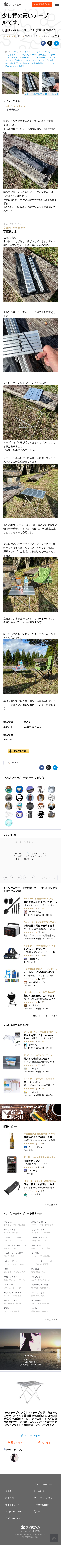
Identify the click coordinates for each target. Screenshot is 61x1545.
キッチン (34, 1225)
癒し (16, 1248)
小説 (43, 1272)
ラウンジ (9, 1484)
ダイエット (8, 1248)
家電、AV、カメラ (39, 1222)
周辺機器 (21, 1225)
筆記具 (6, 1256)
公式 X (39, 1511)
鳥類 (43, 1296)
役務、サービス (42, 1311)
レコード (11, 1272)
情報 (33, 1311)
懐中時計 (34, 1288)
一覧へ (40, 1214)
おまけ (33, 1280)
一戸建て (17, 1311)
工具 (44, 1241)
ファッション (9, 1285)
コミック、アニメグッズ (41, 1261)
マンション (8, 1311)
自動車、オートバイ (39, 1237)
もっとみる (50, 1319)
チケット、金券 (10, 1300)
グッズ (18, 1233)
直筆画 (45, 1264)
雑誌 (38, 1272)
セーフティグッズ (45, 1303)
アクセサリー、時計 (39, 1285)
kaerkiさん (15, 30)
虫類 (38, 1296)
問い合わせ (39, 1491)
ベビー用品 (36, 1300)
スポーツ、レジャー (12, 1237)
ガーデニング (36, 1256)
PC (5, 1225)
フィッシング (18, 1241)
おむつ (33, 1303)
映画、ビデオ (9, 1230)
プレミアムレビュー (43, 1484)
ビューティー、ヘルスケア (15, 1245)
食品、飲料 (36, 1245)
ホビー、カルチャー (12, 1277)
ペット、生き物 (37, 1293)
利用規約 (9, 1498)
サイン (6, 1264)
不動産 (7, 1308)
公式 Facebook (14, 1511)
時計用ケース (45, 1288)
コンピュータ (9, 1222)
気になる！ (47, 1442)
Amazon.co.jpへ (31, 1435)
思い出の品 (20, 1272)
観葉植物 (46, 1256)
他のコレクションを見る (44, 1016)
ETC (39, 1241)
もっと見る (50, 1204)
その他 (34, 1308)
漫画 (33, 1272)
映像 (41, 1225)
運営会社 (9, 1491)
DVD (6, 1233)
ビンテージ (45, 1233)
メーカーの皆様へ (42, 1505)
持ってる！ (16, 1442)
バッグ (18, 1288)
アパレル (7, 1288)
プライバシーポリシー (44, 1498)
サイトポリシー (12, 1505)
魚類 (33, 1296)
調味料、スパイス (38, 1248)
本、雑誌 (35, 1269)
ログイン (28, 853)
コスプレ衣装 (36, 1264)
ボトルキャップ (44, 1280)
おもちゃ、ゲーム (38, 1230)
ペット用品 (17, 1296)
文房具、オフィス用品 (13, 1253)
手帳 (12, 1256)
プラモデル (21, 1280)
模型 (6, 1280)
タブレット (12, 1225)
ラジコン (12, 1280)
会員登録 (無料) (43, 4)
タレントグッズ (10, 1261)
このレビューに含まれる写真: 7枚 (41, 93)
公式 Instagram (12, 1518)
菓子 (48, 1248)
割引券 (18, 1303)
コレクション (37, 1277)
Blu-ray (12, 1233)
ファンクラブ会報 (17, 1264)
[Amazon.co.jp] (18, 751)
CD (5, 1272)
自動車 (33, 1241)
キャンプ (7, 1241)
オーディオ (49, 1225)
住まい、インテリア (12, 1293)
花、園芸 (35, 1253)
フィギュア (35, 1233)
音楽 (6, 1269)
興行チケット (9, 1303)
